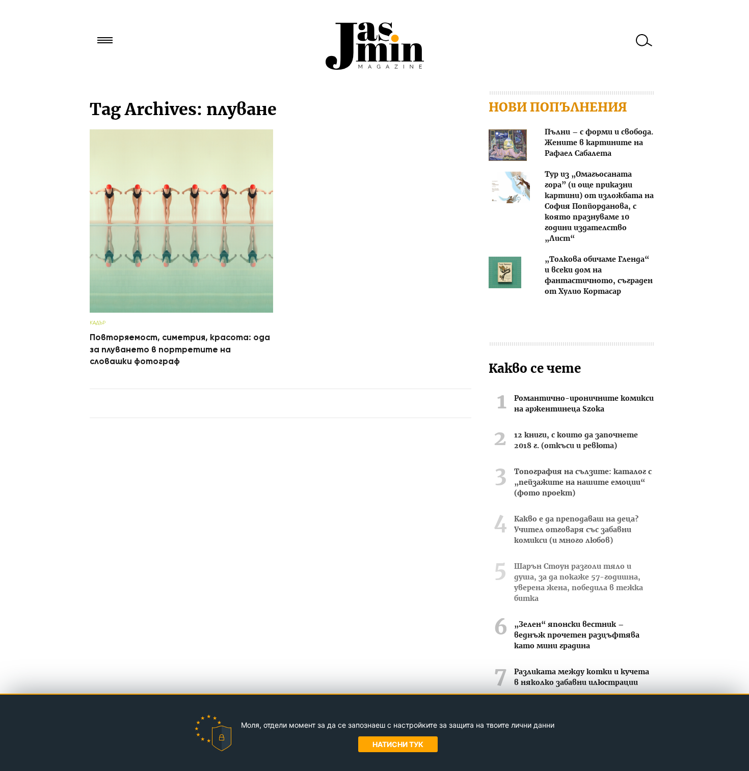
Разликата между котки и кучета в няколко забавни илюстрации (581, 677)
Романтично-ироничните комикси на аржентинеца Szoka (584, 404)
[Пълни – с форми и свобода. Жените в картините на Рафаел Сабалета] (508, 146)
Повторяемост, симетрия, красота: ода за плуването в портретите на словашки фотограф (180, 349)
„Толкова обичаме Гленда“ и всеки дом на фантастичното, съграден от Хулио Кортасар (599, 275)
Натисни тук (397, 744)
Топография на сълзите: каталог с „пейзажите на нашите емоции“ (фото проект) (583, 483)
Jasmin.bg (374, 45)
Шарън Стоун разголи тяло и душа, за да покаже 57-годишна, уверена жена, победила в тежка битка (578, 582)
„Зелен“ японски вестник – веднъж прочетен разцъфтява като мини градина (576, 635)
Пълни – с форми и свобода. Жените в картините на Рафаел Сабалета (599, 143)
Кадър (97, 322)
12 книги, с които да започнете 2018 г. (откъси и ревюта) (576, 441)
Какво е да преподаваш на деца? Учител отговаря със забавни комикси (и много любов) (576, 530)
